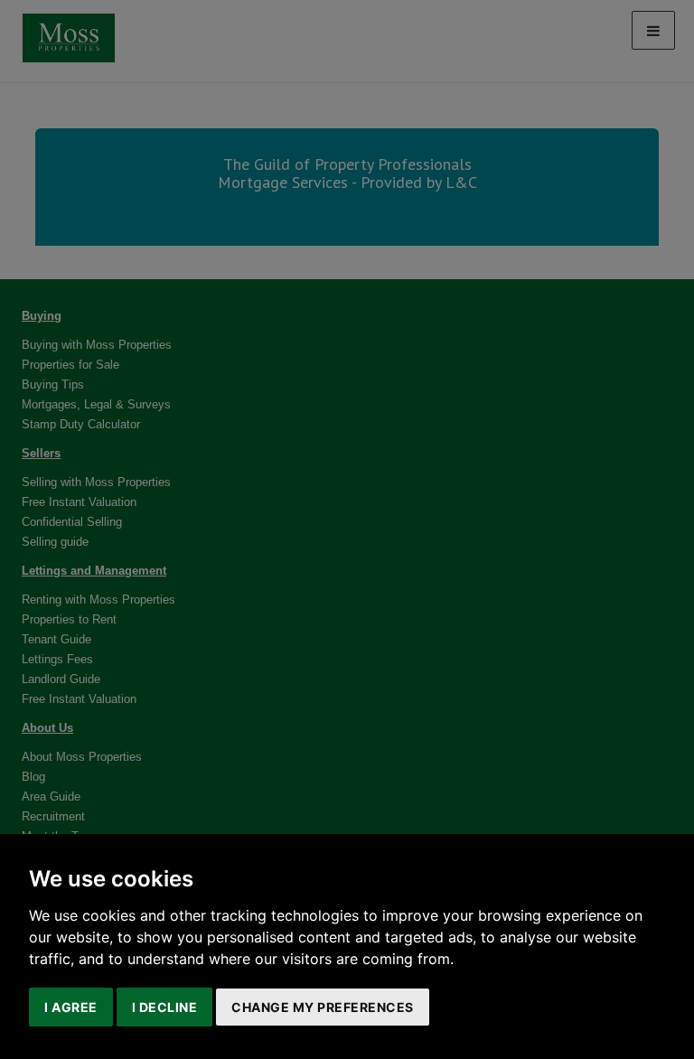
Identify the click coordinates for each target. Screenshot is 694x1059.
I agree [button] (71, 1007)
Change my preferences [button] (322, 1007)
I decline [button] (165, 1007)
